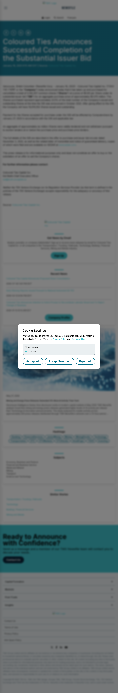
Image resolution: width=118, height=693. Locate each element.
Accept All (32, 361)
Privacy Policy (59, 339)
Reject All (85, 361)
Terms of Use (78, 339)
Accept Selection (59, 361)
